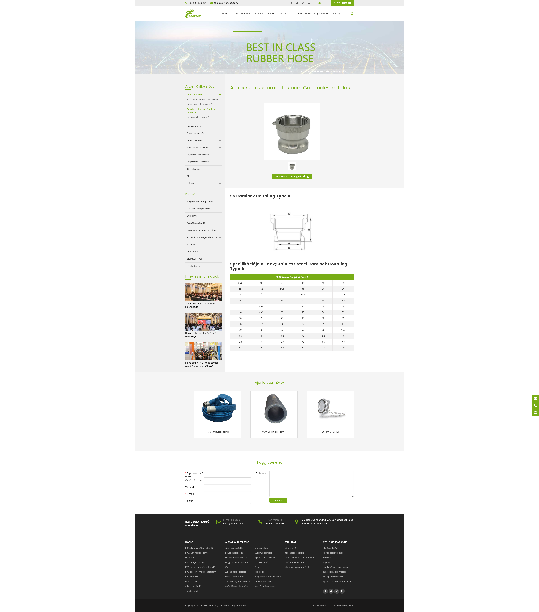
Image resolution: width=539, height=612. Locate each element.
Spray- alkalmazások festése (337, 581)
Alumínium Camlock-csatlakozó (202, 99)
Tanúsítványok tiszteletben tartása (301, 557)
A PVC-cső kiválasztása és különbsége (200, 305)
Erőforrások (296, 14)
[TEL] (535, 405)
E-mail (189, 494)
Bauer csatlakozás (195, 133)
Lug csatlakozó (194, 126)
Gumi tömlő (192, 251)
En (324, 2)
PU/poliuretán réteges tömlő (200, 201)
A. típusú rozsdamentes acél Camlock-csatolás (323, 71)
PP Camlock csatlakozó (198, 117)
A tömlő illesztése (241, 14)
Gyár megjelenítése (294, 562)
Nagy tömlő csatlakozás (198, 162)
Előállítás (327, 557)
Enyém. (326, 562)
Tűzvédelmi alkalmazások (335, 572)
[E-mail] (535, 398)
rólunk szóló (290, 548)
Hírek (308, 14)
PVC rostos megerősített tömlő (201, 230)
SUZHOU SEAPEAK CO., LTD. (209, 605)
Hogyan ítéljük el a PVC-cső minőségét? (200, 334)
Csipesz (190, 183)
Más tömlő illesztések (264, 586)
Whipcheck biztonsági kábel (267, 576)
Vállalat (258, 14)
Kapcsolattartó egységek (328, 14)
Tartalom (260, 473)
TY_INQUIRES (344, 3)
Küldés (278, 500)
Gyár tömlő (192, 216)
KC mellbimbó (193, 169)
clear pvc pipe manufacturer (299, 567)
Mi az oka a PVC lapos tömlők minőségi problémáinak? (201, 364)
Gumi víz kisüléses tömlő (274, 431)
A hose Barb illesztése (235, 572)
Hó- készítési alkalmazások (336, 567)
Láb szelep (259, 572)
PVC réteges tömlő (196, 223)
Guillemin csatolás (195, 140)
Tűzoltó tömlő (193, 266)
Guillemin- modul (330, 431)
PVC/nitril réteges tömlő (198, 209)
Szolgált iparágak (276, 14)
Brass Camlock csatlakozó (199, 104)
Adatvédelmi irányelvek (341, 605)
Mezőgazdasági (330, 548)
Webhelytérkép (320, 605)
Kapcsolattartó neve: (194, 474)
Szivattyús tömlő (194, 259)
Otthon (196, 71)
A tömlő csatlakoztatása (236, 586)
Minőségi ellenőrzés (294, 553)
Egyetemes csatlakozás (198, 154)
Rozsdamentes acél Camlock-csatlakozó (274, 71)
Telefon (189, 501)
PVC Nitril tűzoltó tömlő (218, 431)
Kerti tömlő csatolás (263, 581)
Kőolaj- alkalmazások (333, 576)
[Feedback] (535, 412)
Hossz (225, 14)
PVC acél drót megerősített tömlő (203, 237)
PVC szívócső (193, 244)
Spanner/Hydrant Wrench (237, 581)
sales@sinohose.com (225, 3)
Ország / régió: (193, 480)
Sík (188, 176)
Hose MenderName (234, 576)
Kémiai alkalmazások (333, 553)
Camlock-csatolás (239, 71)
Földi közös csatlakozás (198, 147)
